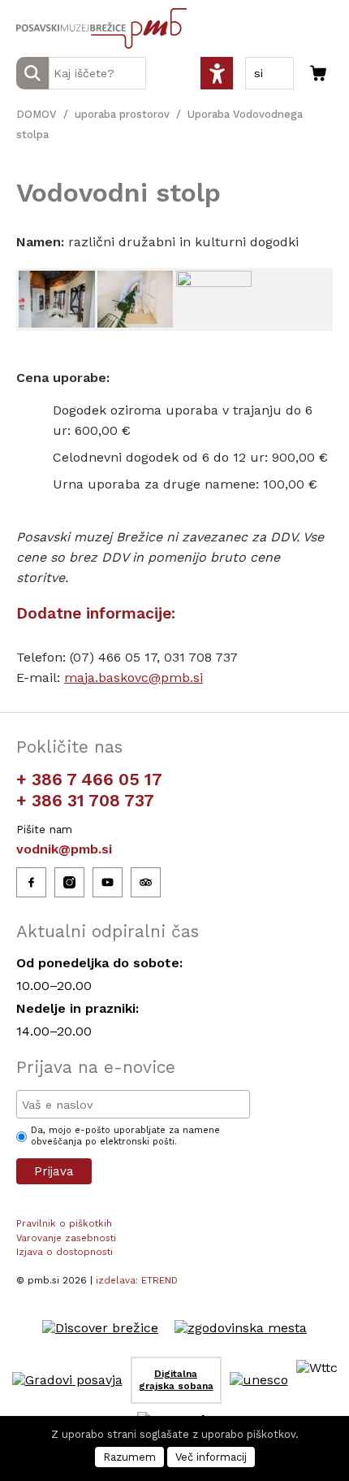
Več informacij (211, 1457)
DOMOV (36, 114)
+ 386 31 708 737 (85, 800)
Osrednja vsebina (40, 9)
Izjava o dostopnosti (64, 1251)
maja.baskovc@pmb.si (133, 677)
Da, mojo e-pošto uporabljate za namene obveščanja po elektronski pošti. (125, 1136)
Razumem (129, 1457)
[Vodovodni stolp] (57, 299)
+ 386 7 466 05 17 (89, 779)
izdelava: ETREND (137, 1280)
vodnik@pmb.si (64, 849)
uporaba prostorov (122, 114)
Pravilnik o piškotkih (64, 1223)
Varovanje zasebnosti (66, 1238)
